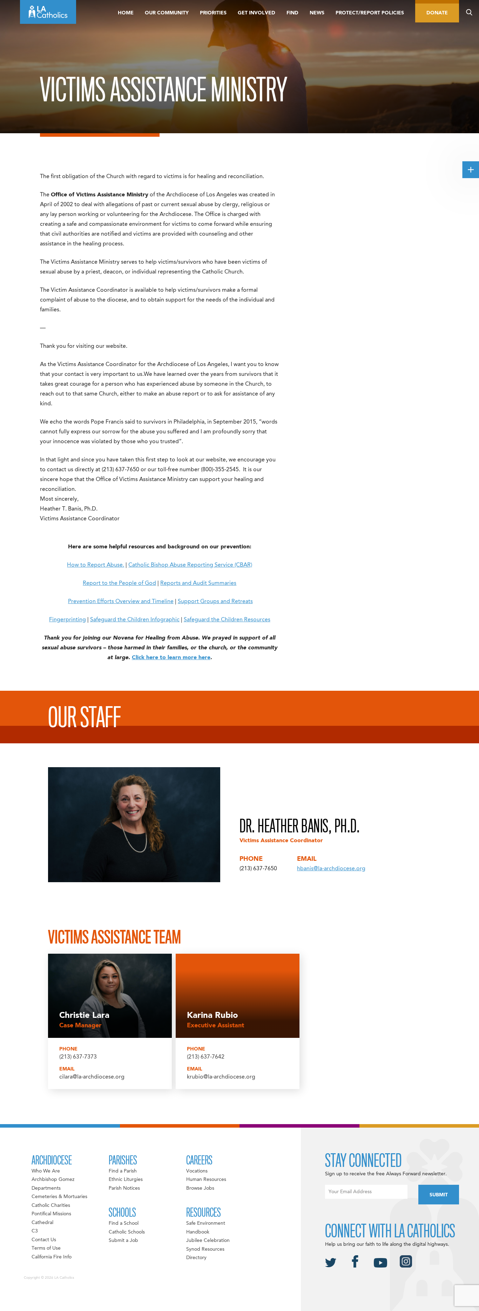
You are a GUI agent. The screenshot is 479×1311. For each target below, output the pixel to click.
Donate (437, 13)
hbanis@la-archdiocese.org (331, 869)
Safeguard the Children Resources (227, 620)
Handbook (197, 1232)
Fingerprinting (67, 620)
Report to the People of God (119, 583)
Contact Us (44, 1239)
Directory (196, 1257)
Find (292, 13)
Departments (46, 1188)
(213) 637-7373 (78, 1057)
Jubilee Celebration (208, 1240)
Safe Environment (205, 1223)
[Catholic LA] (48, 12)
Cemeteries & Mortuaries (59, 1196)
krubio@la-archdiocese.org (221, 1077)
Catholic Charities (51, 1205)
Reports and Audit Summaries (198, 583)
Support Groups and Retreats (215, 601)
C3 (35, 1231)
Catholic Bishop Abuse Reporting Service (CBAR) (190, 565)
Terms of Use (46, 1248)
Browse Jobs (200, 1188)
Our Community (167, 13)
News (317, 13)
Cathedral (42, 1222)
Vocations (197, 1171)
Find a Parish (123, 1171)
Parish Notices (124, 1188)
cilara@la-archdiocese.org (91, 1077)
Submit (439, 1194)
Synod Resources (205, 1249)
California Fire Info (52, 1257)
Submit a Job (123, 1240)
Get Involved (256, 13)
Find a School (124, 1223)
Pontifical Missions (51, 1213)
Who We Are (46, 1171)
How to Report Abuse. (95, 565)
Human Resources (206, 1179)
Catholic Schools (127, 1232)
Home (126, 13)
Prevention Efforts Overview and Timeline (121, 601)
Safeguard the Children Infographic (135, 620)
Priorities (213, 13)
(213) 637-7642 (205, 1057)
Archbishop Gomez (53, 1179)
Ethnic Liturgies (126, 1179)
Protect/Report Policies (370, 13)
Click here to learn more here (171, 658)
